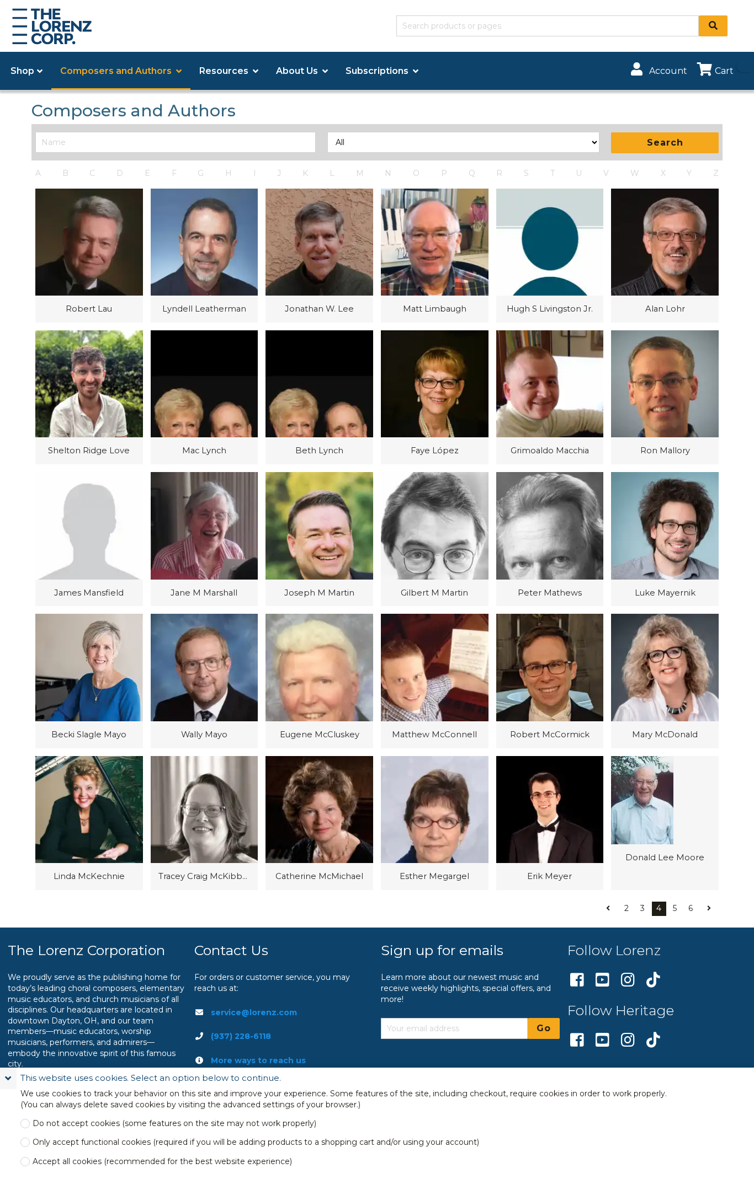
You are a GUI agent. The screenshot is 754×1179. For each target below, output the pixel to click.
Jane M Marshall (204, 593)
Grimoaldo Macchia (550, 450)
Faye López (435, 450)
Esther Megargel (434, 876)
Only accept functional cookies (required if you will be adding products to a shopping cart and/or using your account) (256, 1142)
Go (544, 1028)
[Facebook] (577, 980)
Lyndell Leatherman (204, 309)
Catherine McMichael (319, 876)
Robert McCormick (550, 734)
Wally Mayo (204, 734)
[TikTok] (653, 980)
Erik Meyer (549, 876)
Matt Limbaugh (434, 309)
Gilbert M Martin (434, 593)
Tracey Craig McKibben (204, 876)
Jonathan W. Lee (319, 309)
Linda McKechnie (89, 876)
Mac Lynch (204, 450)
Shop (22, 71)
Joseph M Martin (319, 593)
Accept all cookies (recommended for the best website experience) (162, 1161)
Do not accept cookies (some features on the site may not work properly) (174, 1123)
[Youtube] (602, 980)
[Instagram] (628, 980)
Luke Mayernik (665, 593)
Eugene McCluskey (319, 734)
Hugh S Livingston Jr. (550, 309)
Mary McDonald (665, 734)
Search (665, 142)
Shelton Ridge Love (89, 450)
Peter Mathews (550, 593)
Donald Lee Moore (664, 857)
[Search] (713, 25)
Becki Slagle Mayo (88, 734)
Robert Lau (89, 309)
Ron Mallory (665, 450)
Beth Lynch (319, 450)
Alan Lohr (665, 309)
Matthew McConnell (434, 734)
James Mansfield (89, 593)
